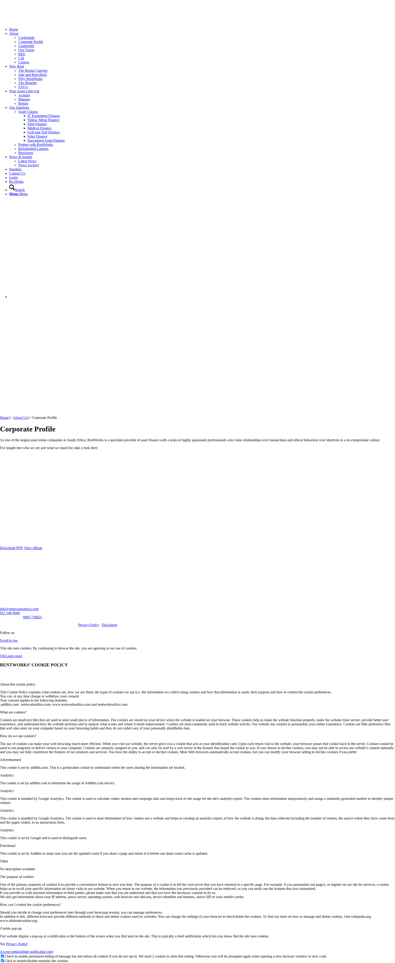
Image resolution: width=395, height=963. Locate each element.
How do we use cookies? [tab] (18, 736)
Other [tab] (4, 861)
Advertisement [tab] (10, 760)
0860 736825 (32, 617)
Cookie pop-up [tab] (11, 928)
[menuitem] (202, 29)
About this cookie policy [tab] (17, 684)
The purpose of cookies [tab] (17, 877)
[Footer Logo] (10, 569)
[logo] (34, 22)
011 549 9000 (10, 613)
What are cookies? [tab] (13, 712)
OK (2, 656)
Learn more (13, 656)
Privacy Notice (17, 944)
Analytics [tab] (7, 775)
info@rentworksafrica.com (19, 609)
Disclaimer (109, 625)
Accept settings (11, 952)
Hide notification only (37, 952)
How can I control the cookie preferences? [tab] (30, 905)
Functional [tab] (7, 846)
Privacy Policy (88, 625)
